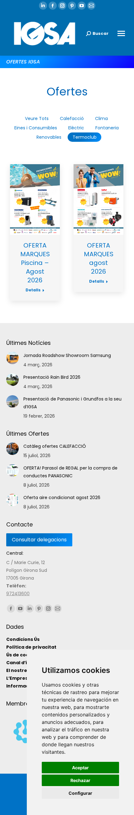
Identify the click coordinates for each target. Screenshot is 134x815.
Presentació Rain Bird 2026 (51, 377)
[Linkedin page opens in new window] (43, 6)
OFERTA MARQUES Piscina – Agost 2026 (35, 263)
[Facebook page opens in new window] (53, 6)
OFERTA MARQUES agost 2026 (98, 258)
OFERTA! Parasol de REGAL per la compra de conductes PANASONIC (70, 472)
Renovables (48, 137)
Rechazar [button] (80, 780)
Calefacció (72, 118)
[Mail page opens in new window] (91, 6)
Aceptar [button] (80, 767)
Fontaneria (107, 128)
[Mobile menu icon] (121, 33)
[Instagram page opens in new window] (62, 6)
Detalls (33, 290)
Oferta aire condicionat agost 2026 (61, 497)
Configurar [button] (80, 793)
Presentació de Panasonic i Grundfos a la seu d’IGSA (72, 403)
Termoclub (85, 137)
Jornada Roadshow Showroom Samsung (67, 355)
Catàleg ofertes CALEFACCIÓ (54, 446)
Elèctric (76, 128)
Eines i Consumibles (35, 128)
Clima (101, 118)
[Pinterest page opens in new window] (72, 6)
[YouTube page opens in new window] (82, 6)
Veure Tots (37, 118)
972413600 (18, 593)
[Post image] (12, 358)
